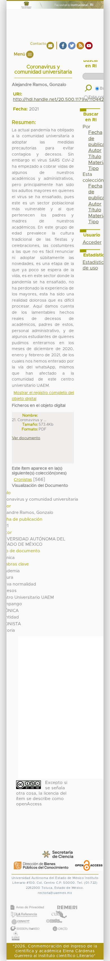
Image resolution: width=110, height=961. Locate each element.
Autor (95, 150)
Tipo (93, 168)
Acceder (92, 242)
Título (94, 156)
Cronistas (23, 480)
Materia (97, 162)
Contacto (38, 44)
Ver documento (26, 438)
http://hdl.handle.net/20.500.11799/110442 (58, 99)
